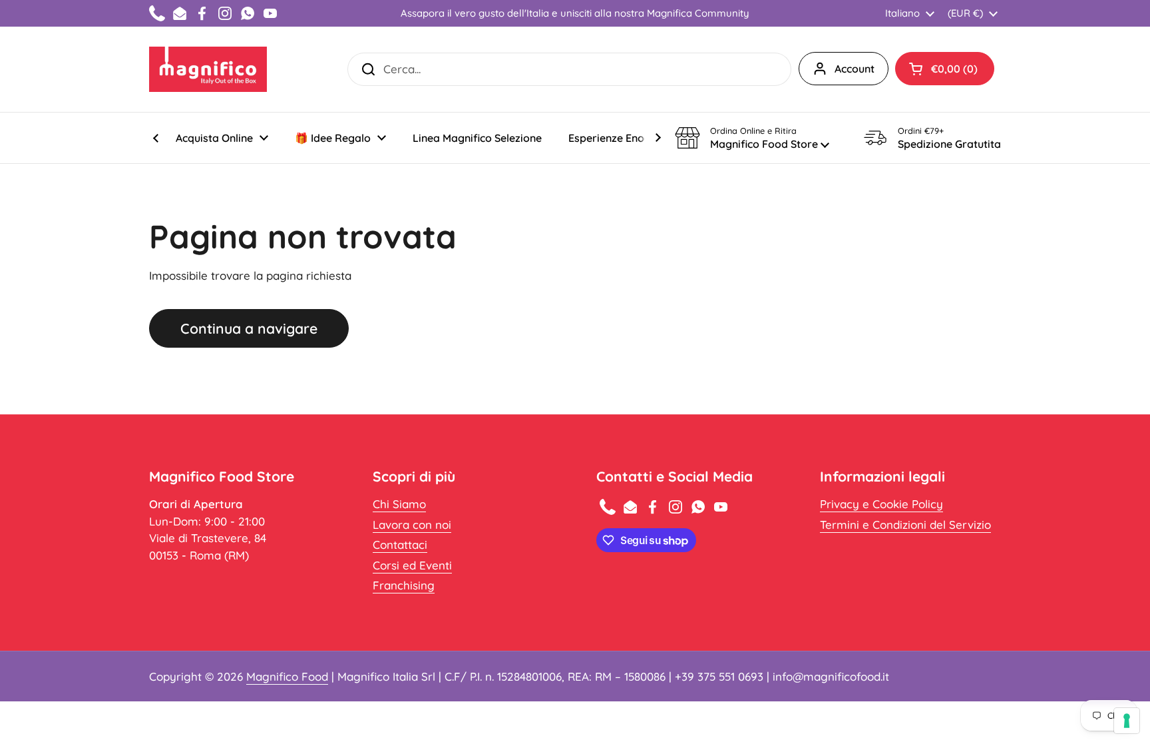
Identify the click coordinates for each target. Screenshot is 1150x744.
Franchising (404, 585)
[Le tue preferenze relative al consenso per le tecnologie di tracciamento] (1126, 720)
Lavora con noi (412, 525)
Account (854, 68)
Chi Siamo (399, 504)
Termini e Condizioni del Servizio (905, 525)
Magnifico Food (287, 676)
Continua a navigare (248, 328)
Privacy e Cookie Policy (881, 504)
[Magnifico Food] (208, 69)
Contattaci (400, 545)
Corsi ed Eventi (412, 565)
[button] (944, 68)
